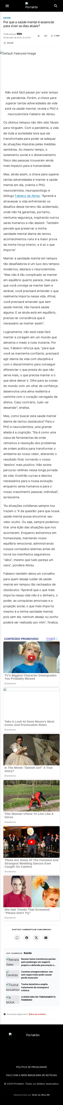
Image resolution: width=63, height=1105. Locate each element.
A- (39, 35)
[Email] (45, 937)
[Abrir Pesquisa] (56, 6)
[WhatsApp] (17, 937)
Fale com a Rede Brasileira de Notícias (31, 1075)
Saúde (7, 18)
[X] (36, 937)
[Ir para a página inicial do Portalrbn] (31, 6)
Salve (10, 43)
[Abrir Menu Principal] (7, 6)
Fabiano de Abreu (27, 196)
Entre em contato (37, 1014)
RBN (19, 33)
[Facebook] (26, 937)
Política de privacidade (31, 1067)
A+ (45, 35)
